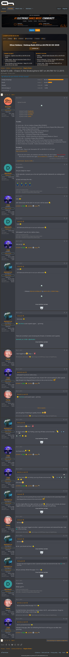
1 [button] (40, 82)
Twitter (56, 156)
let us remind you (42, 156)
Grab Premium (20, 161)
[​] (41, 106)
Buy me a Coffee (29, 161)
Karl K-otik (47, 291)
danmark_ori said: (21, 394)
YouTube (26, 114)
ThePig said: (20, 422)
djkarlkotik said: (21, 372)
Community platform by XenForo (34, 655)
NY (19, 206)
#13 (66, 469)
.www (25, 116)
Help (60, 652)
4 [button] (40, 79)
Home (4, 8)
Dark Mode (5, 652)
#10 (66, 391)
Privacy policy (54, 652)
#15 (66, 516)
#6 (66, 263)
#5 (66, 241)
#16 (66, 535)
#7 (66, 312)
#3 (66, 196)
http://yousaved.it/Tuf (21, 151)
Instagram (26, 113)
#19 (66, 599)
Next (13, 94)
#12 (66, 446)
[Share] (64, 98)
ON (18, 206)
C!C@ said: (19, 221)
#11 (66, 419)
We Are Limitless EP (36, 291)
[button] (23, 8)
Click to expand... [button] (41, 408)
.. (42, 308)
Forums (10, 8)
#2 (66, 164)
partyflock (30, 206)
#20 (66, 618)
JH (16, 206)
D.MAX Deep (54, 291)
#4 (66, 218)
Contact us (37, 652)
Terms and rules (45, 652)
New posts (3, 11)
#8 (66, 350)
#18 (66, 580)
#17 (66, 557)
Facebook (26, 111)
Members (28, 8)
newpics (36, 206)
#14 (66, 491)
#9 (66, 369)
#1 (66, 98)
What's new (18, 8)
